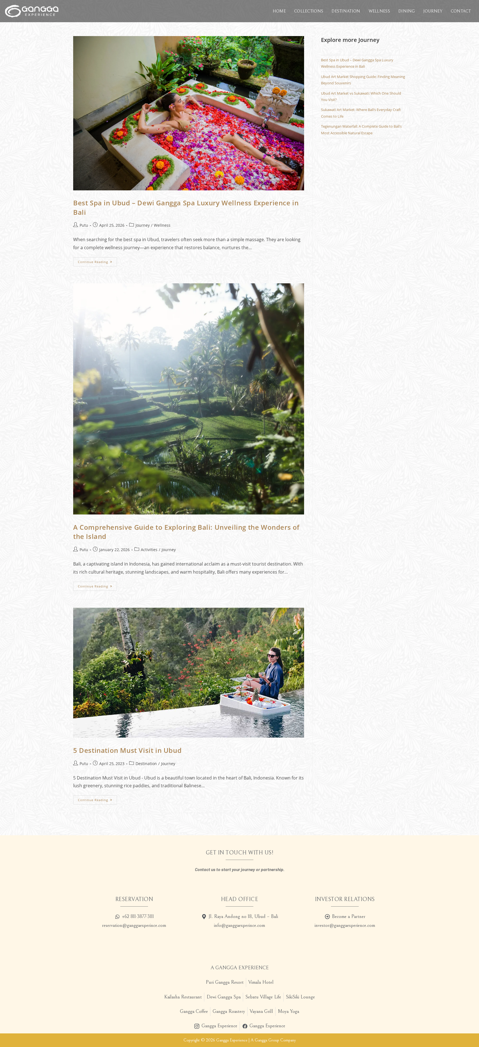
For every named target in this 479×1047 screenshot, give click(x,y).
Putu (84, 225)
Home (279, 11)
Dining (406, 11)
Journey (432, 11)
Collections (308, 11)
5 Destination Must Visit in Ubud (127, 750)
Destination (346, 11)
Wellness (379, 11)
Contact (461, 11)
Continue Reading (97, 260)
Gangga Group (267, 1040)
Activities (149, 549)
